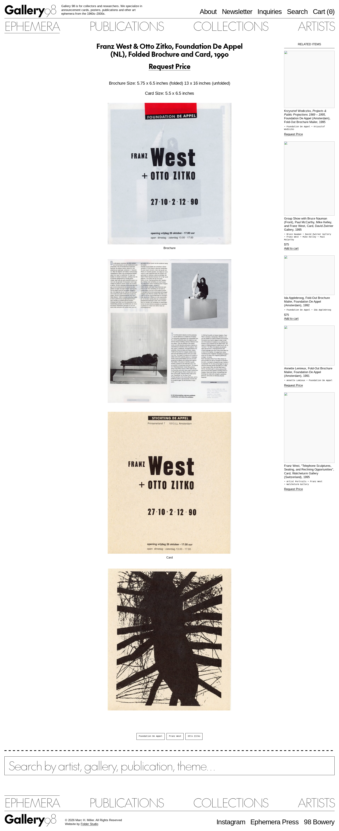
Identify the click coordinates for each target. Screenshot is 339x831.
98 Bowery (319, 822)
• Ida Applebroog (321, 310)
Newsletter (237, 11)
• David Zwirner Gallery (317, 234)
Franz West (175, 736)
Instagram (230, 822)
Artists (316, 25)
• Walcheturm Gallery (296, 484)
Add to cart (291, 248)
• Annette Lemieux (295, 380)
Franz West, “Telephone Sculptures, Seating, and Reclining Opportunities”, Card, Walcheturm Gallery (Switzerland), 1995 (309, 471)
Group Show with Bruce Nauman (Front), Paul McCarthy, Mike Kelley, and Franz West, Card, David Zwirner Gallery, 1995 (308, 224)
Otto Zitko (194, 736)
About (208, 11)
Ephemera (32, 25)
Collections (230, 25)
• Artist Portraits (296, 481)
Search (297, 11)
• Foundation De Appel (297, 126)
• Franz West (292, 237)
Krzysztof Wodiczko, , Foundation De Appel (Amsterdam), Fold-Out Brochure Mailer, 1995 (307, 116)
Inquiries (269, 11)
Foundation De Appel (150, 736)
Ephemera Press (274, 822)
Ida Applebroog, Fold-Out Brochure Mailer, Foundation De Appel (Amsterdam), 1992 (307, 301)
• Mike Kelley (308, 237)
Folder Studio (89, 824)
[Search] (169, 769)
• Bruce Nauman (293, 234)
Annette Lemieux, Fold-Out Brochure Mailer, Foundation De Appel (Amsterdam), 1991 (308, 372)
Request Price (170, 66)
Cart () (324, 12)
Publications (126, 25)
